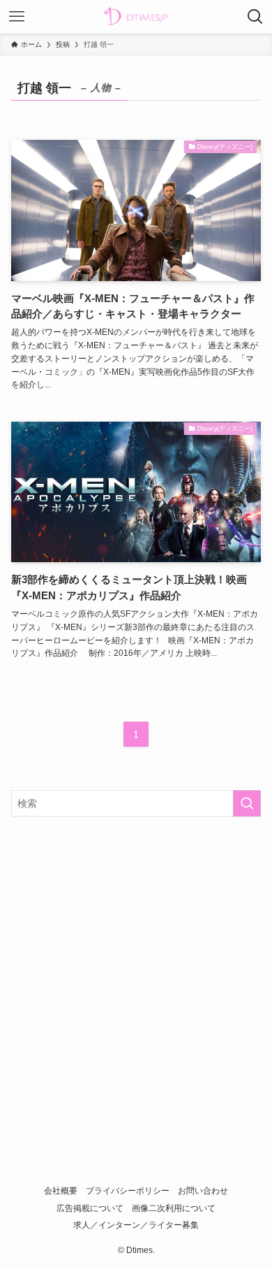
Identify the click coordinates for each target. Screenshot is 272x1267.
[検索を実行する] (247, 803)
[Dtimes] (136, 17)
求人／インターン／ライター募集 (136, 1224)
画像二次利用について (174, 1207)
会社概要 (60, 1190)
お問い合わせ (203, 1190)
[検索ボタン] (255, 17)
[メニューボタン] (16, 17)
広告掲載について (89, 1207)
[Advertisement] (136, 972)
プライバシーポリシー (127, 1190)
